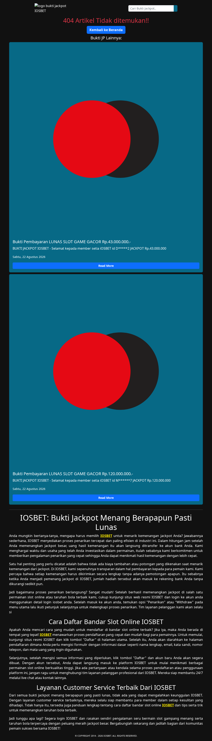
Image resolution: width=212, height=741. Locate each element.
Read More (106, 266)
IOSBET (106, 535)
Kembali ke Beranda (106, 30)
